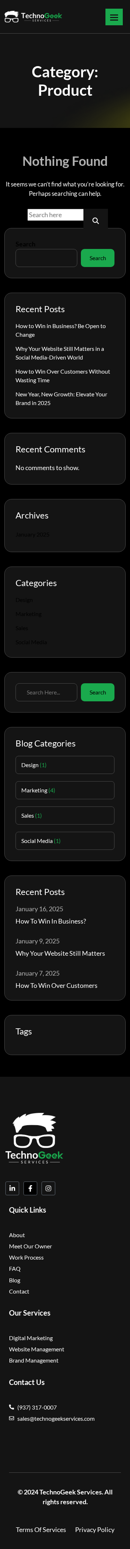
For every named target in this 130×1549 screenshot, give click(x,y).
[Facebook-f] (30, 1188)
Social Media (31, 641)
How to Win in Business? (51, 921)
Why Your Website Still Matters (60, 953)
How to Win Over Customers (57, 985)
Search (25, 244)
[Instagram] (48, 1188)
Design (24, 599)
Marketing (29, 613)
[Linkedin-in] (12, 1188)
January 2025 (32, 534)
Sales (22, 627)
